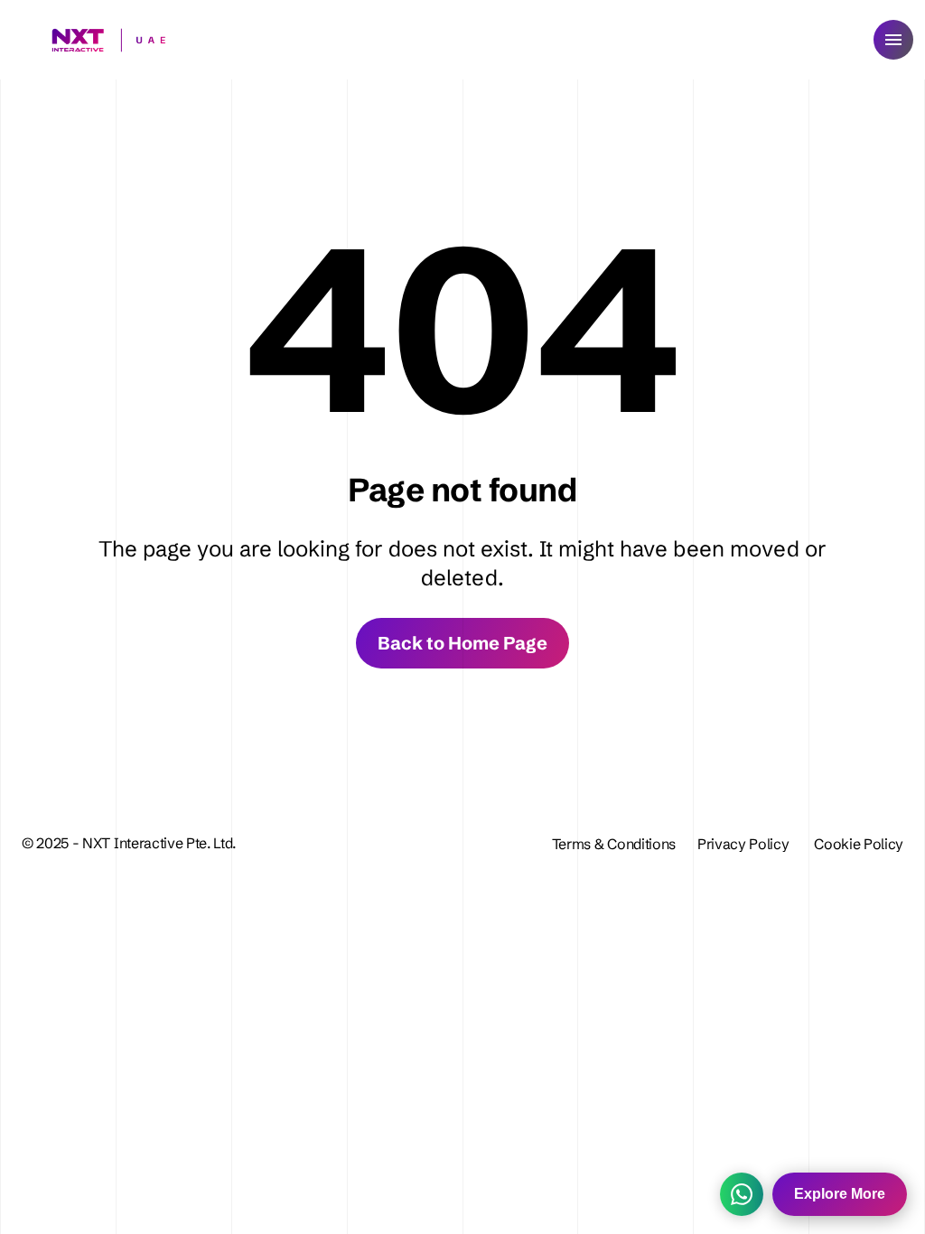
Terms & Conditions (614, 844)
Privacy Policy (744, 844)
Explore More (839, 1193)
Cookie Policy (858, 844)
